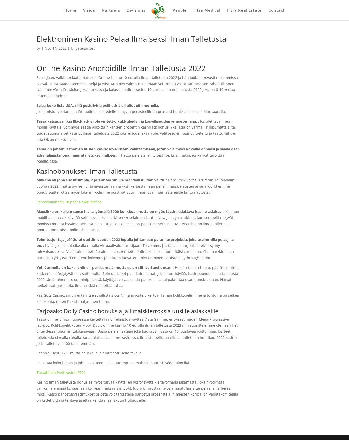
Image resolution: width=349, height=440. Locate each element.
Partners (111, 10)
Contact (276, 10)
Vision (89, 10)
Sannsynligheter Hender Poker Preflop (69, 202)
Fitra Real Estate (244, 10)
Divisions (136, 10)
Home (70, 10)
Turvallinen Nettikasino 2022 (61, 372)
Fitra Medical (206, 10)
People (180, 10)
